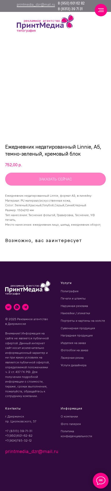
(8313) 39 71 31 (71, 9)
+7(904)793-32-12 (18, 440)
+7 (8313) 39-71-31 (18, 431)
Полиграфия (69, 291)
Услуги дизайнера (73, 365)
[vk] (8, 307)
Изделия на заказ (73, 343)
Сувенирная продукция (78, 328)
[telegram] (25, 307)
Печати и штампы (73, 298)
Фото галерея (71, 424)
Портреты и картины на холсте (83, 321)
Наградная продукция (77, 335)
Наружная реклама (74, 306)
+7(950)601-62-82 (19, 435)
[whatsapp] (17, 307)
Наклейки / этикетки (75, 313)
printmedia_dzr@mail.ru (36, 4)
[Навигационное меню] (101, 10)
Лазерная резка (72, 358)
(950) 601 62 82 (72, 3)
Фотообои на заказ (74, 350)
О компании (69, 416)
